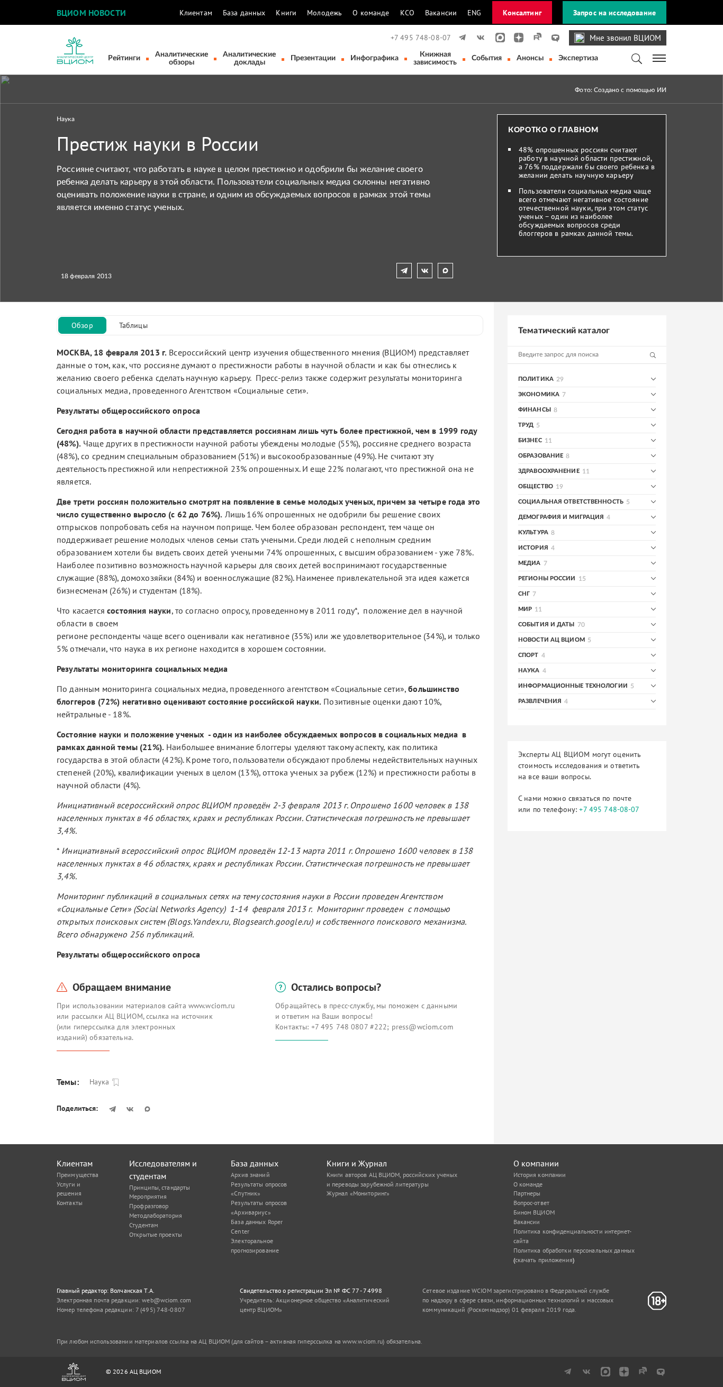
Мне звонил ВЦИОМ (625, 38)
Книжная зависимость (435, 58)
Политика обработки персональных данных (574, 1250)
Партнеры (527, 1193)
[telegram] (460, 37)
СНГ (524, 594)
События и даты (546, 624)
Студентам (143, 1225)
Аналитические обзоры (181, 58)
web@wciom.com (166, 1300)
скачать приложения (544, 1260)
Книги (286, 12)
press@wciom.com (422, 1027)
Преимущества (77, 1175)
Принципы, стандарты (159, 1187)
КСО (407, 12)
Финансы (534, 410)
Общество (535, 486)
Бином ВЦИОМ (534, 1212)
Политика (536, 379)
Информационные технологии (573, 686)
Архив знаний (250, 1175)
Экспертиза (578, 58)
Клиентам (195, 12)
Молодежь (324, 12)
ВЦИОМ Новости (91, 12)
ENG (474, 12)
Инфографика (374, 58)
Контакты (70, 1203)
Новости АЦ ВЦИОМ (551, 640)
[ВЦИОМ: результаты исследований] (75, 51)
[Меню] (659, 57)
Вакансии (441, 12)
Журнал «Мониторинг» (358, 1193)
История (533, 548)
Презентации (313, 58)
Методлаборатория (155, 1215)
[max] (496, 37)
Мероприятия (148, 1196)
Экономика (538, 394)
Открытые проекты (155, 1234)
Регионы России (547, 578)
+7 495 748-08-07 (421, 37)
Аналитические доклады (249, 58)
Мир (525, 609)
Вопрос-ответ (531, 1203)
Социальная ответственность (570, 502)
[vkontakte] (478, 37)
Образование (540, 456)
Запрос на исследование (614, 12)
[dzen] (515, 37)
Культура (533, 532)
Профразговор (148, 1206)
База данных (244, 12)
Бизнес (530, 440)
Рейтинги (124, 58)
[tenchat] (552, 37)
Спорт (528, 655)
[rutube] (534, 37)
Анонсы (530, 58)
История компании (539, 1175)
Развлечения (540, 701)
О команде (371, 12)
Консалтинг (522, 12)
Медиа (529, 563)
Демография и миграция (561, 517)
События (487, 58)
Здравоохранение (549, 471)
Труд (526, 425)
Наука (66, 119)
